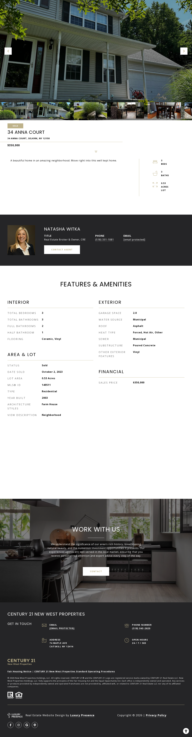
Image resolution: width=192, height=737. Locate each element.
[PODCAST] (35, 725)
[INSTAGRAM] (19, 725)
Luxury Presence (82, 715)
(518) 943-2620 (141, 628)
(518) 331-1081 (104, 239)
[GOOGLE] (27, 725)
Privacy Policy (156, 715)
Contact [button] (96, 571)
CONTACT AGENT (62, 249)
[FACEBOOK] (11, 725)
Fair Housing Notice (20, 671)
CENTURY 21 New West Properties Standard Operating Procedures (74, 671)
